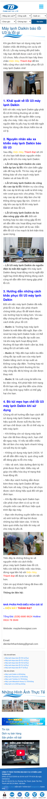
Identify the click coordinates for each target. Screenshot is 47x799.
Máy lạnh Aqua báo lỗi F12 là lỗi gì (17, 665)
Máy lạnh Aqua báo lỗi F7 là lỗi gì (16, 668)
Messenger (19, 797)
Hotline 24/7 (42, 797)
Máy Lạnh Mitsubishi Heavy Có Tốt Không (19, 681)
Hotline (35, 797)
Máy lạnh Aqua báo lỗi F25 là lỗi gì (17, 658)
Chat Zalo (12, 797)
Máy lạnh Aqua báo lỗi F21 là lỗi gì (17, 660)
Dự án (4, 797)
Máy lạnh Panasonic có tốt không (16, 677)
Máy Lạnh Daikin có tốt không (15, 674)
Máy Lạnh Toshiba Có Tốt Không (16, 679)
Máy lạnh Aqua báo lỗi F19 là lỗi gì (17, 663)
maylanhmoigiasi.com (25, 628)
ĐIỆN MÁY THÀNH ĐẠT (23, 787)
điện (23, 363)
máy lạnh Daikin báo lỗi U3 (23, 565)
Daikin (17, 68)
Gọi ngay (27, 797)
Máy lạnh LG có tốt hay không (15, 684)
